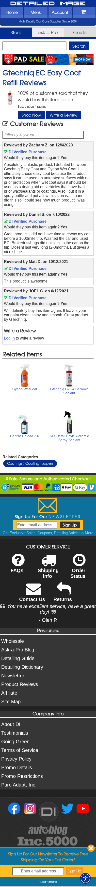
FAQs (17, 570)
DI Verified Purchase (27, 152)
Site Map (11, 701)
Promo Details (16, 767)
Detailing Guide (17, 658)
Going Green (15, 741)
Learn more (48, 881)
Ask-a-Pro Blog (17, 649)
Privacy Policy (16, 759)
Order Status (77, 573)
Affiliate (9, 693)
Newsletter (12, 675)
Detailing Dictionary (22, 667)
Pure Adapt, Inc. (19, 784)
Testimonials (14, 733)
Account (60, 12)
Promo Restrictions (22, 776)
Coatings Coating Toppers (30, 463)
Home (12, 12)
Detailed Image (48, 3)
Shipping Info (48, 573)
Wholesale (12, 641)
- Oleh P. (48, 620)
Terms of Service (19, 750)
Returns (62, 599)
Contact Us (32, 599)
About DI (10, 724)
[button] (85, 878)
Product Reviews (19, 684)
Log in (9, 338)
